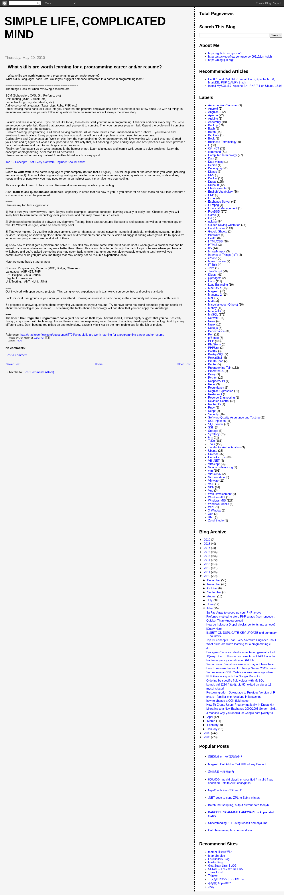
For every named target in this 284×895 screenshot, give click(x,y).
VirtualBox (214, 474)
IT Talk (212, 264)
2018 (207, 543)
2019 (207, 539)
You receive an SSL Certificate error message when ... (241, 672)
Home (99, 364)
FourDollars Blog (218, 859)
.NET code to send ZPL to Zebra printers (234, 797)
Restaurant (215, 394)
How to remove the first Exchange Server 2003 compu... (242, 668)
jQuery (212, 274)
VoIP (211, 484)
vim (210, 470)
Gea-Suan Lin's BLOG (222, 865)
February (213, 724)
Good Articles (216, 228)
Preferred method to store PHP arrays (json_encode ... (241, 616)
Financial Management (222, 208)
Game (212, 215)
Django (212, 171)
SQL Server (215, 424)
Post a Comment (16, 355)
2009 (207, 733)
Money (212, 308)
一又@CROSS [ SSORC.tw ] (226, 879)
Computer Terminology (222, 155)
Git (210, 218)
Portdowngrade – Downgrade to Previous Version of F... (241, 692)
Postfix (212, 351)
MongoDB (214, 311)
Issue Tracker (217, 261)
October (212, 588)
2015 (207, 556)
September (214, 592)
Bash (211, 128)
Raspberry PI (216, 381)
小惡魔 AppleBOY (219, 883)
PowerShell (215, 357)
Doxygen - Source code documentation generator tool (240, 652)
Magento (213, 291)
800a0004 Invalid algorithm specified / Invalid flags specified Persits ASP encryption (240, 781)
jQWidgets (214, 278)
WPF (211, 507)
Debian (212, 165)
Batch (212, 132)
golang (212, 221)
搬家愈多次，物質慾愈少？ (225, 756)
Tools (211, 444)
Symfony (214, 434)
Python (212, 377)
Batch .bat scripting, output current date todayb (238, 805)
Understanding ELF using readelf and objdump (237, 823)
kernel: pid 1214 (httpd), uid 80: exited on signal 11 (238, 684)
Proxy (212, 374)
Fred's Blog (215, 862)
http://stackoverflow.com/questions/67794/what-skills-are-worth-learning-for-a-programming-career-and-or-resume (92, 334)
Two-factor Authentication (224, 447)
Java (211, 268)
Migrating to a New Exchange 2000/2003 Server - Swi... (242, 708)
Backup (213, 125)
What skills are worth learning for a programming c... (239, 644)
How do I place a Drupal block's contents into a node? (240, 624)
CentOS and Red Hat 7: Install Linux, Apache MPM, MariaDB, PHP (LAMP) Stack (241, 80)
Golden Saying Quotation (224, 225)
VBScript (214, 464)
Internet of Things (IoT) (223, 254)
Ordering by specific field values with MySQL (235, 680)
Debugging (215, 168)
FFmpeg (213, 205)
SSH (211, 427)
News (211, 321)
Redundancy (216, 387)
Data (211, 158)
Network (213, 318)
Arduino (213, 118)
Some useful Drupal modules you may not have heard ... (242, 664)
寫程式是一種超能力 (221, 771)
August (212, 596)
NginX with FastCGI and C (225, 790)
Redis (211, 384)
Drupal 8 (213, 185)
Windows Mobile (218, 504)
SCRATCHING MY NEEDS (225, 869)
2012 (207, 568)
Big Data (213, 135)
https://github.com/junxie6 (224, 53)
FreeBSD (214, 211)
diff (208, 648)
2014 (207, 560)
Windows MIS (217, 500)
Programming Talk (219, 367)
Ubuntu (212, 450)
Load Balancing (218, 284)
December (214, 580)
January (212, 729)
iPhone (212, 258)
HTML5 (212, 244)
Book (211, 138)
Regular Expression (220, 391)
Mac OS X (215, 288)
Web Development (220, 494)
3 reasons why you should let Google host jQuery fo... (241, 713)
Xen (210, 513)
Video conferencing (220, 467)
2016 (207, 552)
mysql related (215, 688)
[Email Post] (46, 337)
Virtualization (216, 477)
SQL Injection (217, 420)
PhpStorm (214, 344)
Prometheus (216, 371)
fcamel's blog (216, 855)
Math (211, 301)
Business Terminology (222, 141)
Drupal (212, 181)
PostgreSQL (216, 354)
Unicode (213, 454)
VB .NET (214, 460)
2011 (207, 572)
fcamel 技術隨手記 (220, 852)
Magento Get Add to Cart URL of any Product (237, 764)
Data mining (215, 161)
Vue (210, 490)
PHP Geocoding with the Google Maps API (233, 676)
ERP (211, 195)
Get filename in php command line (230, 830)
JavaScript (215, 271)
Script (212, 411)
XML (211, 517)
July (210, 600)
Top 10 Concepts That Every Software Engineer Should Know (45, 162)
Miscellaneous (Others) (223, 304)
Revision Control (218, 401)
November (214, 584)
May (210, 608)
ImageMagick (216, 251)
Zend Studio (216, 520)
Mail (210, 298)
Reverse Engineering (221, 397)
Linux (211, 281)
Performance (216, 331)
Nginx (211, 324)
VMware (213, 480)
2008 (207, 737)
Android (213, 108)
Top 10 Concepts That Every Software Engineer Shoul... (242, 640)
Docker (212, 178)
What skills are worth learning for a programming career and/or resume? (85, 66)
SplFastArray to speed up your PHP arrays (233, 612)
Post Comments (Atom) (39, 372)
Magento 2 (215, 294)
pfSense (213, 337)
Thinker (213, 875)
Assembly (214, 122)
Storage (213, 430)
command (214, 151)
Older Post (184, 364)
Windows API (216, 497)
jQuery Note (214, 628)
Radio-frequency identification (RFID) (230, 660)
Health (212, 238)
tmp (210, 437)
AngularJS (214, 112)
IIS (210, 248)
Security (213, 414)
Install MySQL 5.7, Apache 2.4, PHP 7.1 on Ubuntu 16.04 (245, 85)
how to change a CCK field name (227, 700)
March (211, 721)
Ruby (211, 407)
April (210, 717)
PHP (211, 341)
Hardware (214, 234)
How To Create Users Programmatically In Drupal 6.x (240, 704)
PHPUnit (213, 347)
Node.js (213, 327)
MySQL (213, 314)
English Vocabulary (220, 191)
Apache (213, 115)
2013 (207, 564)
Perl (210, 334)
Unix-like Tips (217, 457)
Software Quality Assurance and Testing (234, 417)
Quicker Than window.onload (224, 620)
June (210, 604)
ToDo (19, 340)
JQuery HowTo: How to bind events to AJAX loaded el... (242, 656)
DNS (211, 175)
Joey (211, 887)
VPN (211, 487)
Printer (212, 364)
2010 (207, 576)
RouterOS (214, 404)
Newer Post (13, 364)
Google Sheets (217, 231)
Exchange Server (219, 201)
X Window (214, 510)
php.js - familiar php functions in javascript (233, 696)
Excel (211, 198)
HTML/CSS (215, 241)
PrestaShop (215, 361)
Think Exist (215, 872)
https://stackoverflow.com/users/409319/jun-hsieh (240, 56)
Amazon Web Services (223, 105)
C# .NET (213, 148)
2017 (207, 548)
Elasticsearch (217, 188)
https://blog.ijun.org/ (221, 60)
